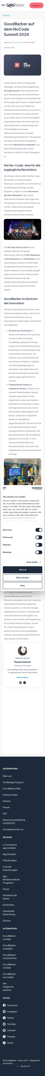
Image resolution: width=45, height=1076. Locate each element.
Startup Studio (10, 794)
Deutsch (24, 1066)
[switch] (38, 537)
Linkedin (11, 1030)
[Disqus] (22, 721)
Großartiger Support (13, 782)
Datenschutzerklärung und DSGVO (14, 821)
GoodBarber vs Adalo (9, 937)
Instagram (12, 1011)
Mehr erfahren (22, 677)
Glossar (7, 920)
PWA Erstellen (10, 860)
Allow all (22, 570)
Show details (32, 562)
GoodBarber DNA (12, 788)
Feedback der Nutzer (10, 897)
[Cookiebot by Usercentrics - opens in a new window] (32, 488)
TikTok (10, 1042)
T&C (5, 813)
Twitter (10, 1017)
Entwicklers (8, 904)
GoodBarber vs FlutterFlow (10, 956)
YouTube (11, 1024)
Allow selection (22, 578)
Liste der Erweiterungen (10, 868)
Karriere (7, 801)
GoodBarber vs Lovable (9, 976)
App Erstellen (9, 854)
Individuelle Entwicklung (9, 913)
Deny (22, 585)
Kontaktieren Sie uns (13, 829)
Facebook (12, 1005)
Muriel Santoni (17, 42)
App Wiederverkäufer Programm (11, 879)
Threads (11, 1036)
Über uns (7, 776)
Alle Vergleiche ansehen (8, 986)
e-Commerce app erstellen (10, 846)
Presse (6, 807)
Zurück (6, 15)
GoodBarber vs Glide (9, 966)
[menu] (3, 5)
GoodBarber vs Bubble (9, 947)
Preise (6, 889)
